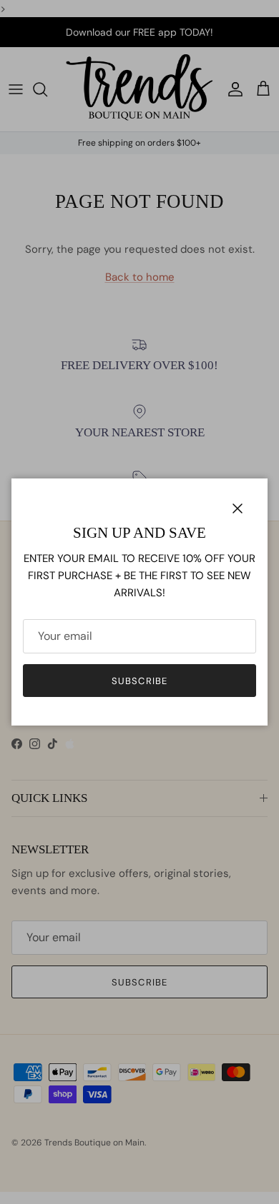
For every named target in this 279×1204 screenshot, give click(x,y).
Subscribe (139, 681)
